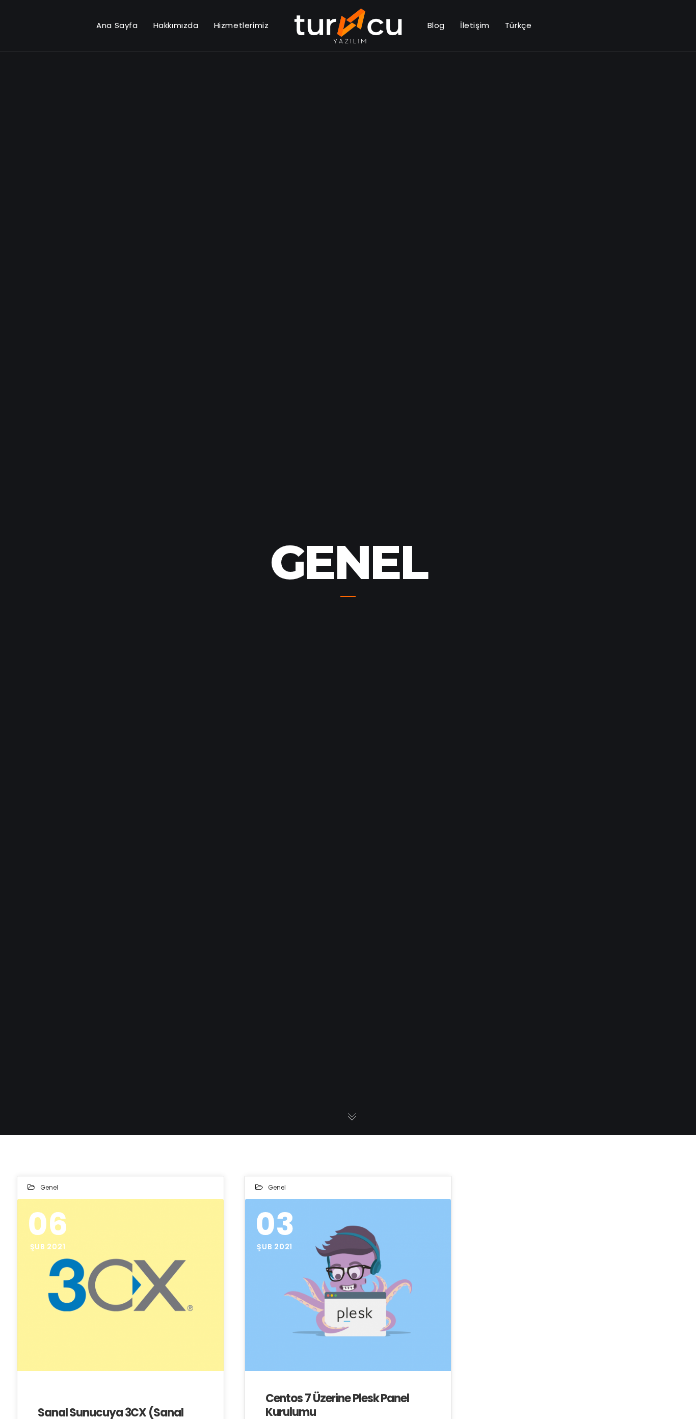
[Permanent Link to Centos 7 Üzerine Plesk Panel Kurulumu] (348, 1285)
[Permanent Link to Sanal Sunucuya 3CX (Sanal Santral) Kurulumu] (120, 1285)
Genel (49, 1187)
